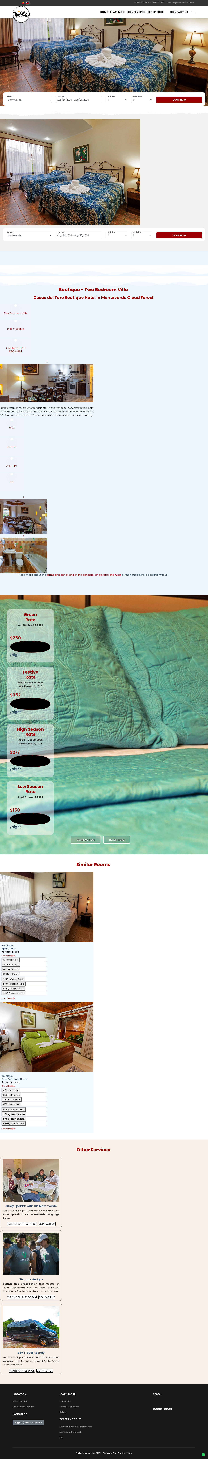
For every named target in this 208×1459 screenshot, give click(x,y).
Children (137, 96)
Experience (155, 12)
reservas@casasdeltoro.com (180, 2)
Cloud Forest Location (23, 1406)
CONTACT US (86, 840)
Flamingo (117, 12)
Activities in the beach (70, 1432)
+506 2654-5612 (141, 2)
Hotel (10, 96)
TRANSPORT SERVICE (22, 1370)
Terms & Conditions (69, 1406)
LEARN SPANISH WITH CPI (22, 1224)
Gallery (62, 1412)
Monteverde (136, 12)
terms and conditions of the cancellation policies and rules (84, 575)
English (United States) (27, 1422)
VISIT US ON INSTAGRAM (22, 1297)
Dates (61, 96)
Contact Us (179, 12)
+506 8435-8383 (157, 2)
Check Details (8, 955)
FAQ (61, 1437)
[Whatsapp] (203, 1454)
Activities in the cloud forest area (75, 1426)
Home (104, 12)
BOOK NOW (116, 840)
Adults (111, 96)
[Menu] (193, 12)
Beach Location (20, 1401)
